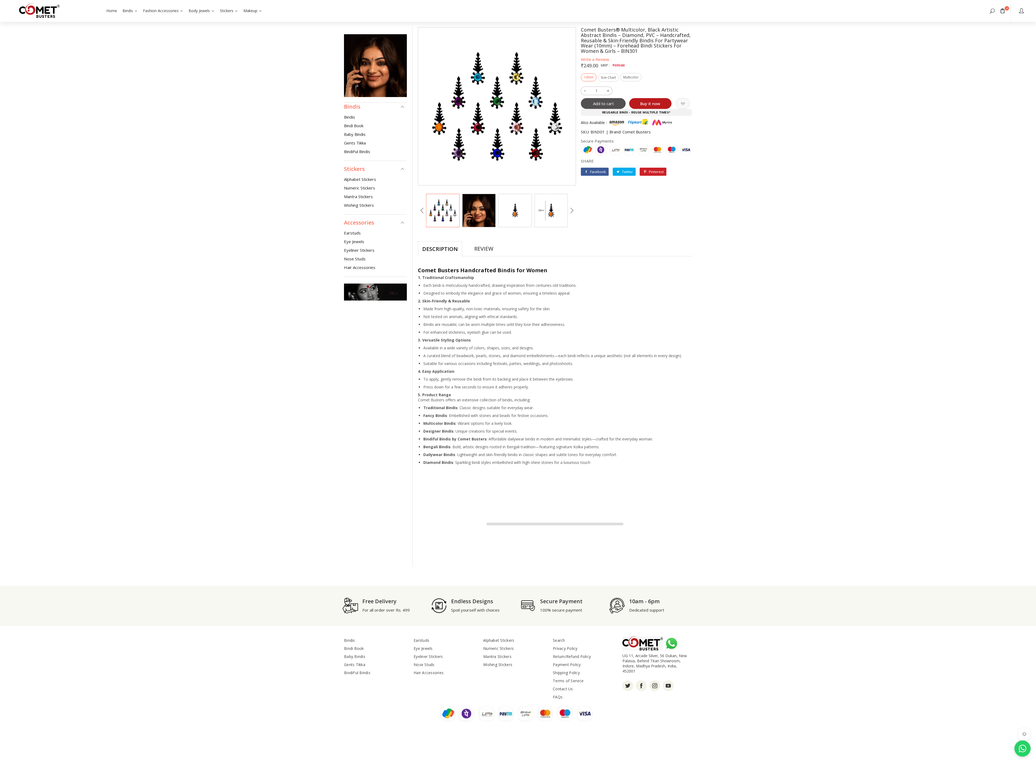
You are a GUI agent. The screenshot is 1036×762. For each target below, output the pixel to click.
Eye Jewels (354, 241)
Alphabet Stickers (360, 179)
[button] (992, 10)
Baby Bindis (355, 134)
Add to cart (603, 103)
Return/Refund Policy (572, 656)
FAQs (558, 696)
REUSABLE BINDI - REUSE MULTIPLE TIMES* (636, 112)
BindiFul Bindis (357, 151)
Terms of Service (568, 680)
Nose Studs (355, 258)
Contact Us (563, 688)
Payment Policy (567, 664)
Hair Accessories (359, 267)
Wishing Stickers (359, 205)
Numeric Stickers (359, 188)
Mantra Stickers (358, 196)
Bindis (349, 117)
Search (559, 640)
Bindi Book (353, 125)
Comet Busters (636, 132)
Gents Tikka (355, 143)
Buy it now (650, 103)
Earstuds (352, 233)
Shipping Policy (566, 672)
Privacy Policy (565, 648)
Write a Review (595, 59)
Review (483, 248)
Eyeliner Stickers (359, 250)
